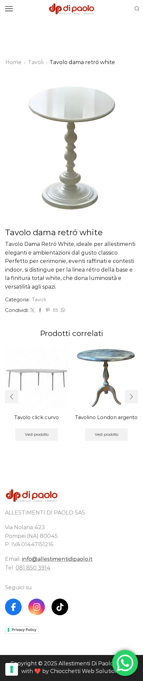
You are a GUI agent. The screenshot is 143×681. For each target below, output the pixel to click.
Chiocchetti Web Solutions (85, 671)
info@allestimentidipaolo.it (57, 559)
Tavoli (36, 62)
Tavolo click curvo (36, 417)
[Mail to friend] (55, 310)
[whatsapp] (62, 310)
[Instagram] (36, 607)
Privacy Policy (24, 629)
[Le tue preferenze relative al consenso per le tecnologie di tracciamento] (11, 669)
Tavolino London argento (106, 417)
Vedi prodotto (37, 434)
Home (13, 62)
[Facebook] (40, 310)
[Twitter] (32, 310)
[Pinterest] (48, 310)
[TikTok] (60, 607)
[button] (11, 396)
